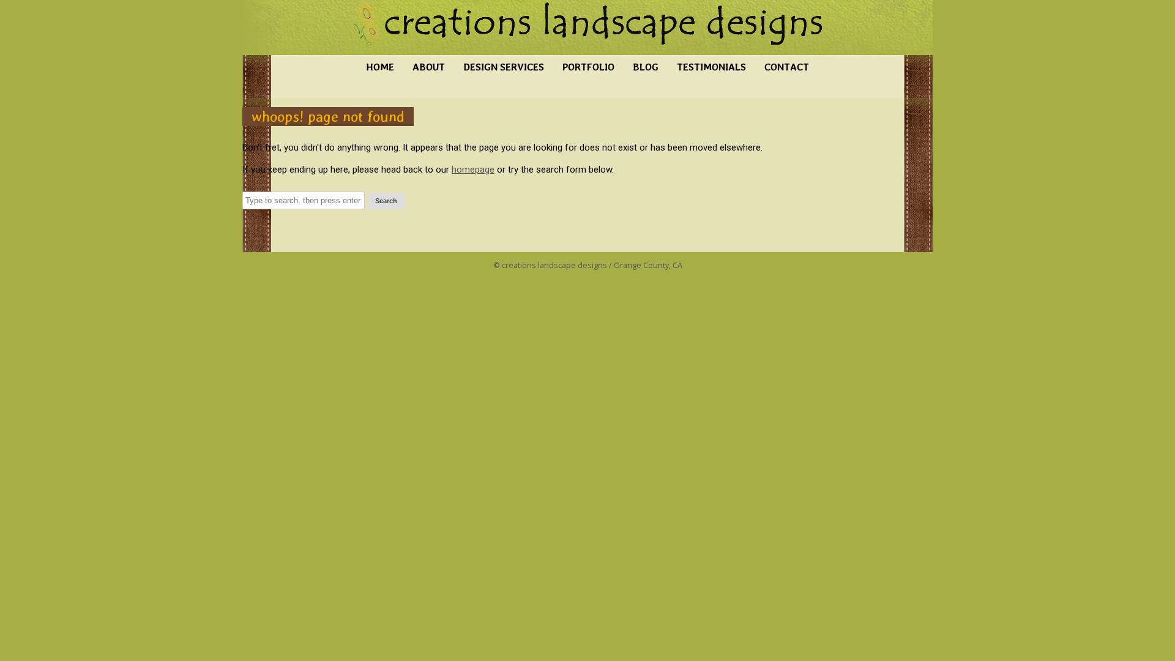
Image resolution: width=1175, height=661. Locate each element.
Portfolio (588, 67)
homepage (473, 169)
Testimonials (711, 67)
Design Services (503, 67)
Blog (645, 67)
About (428, 67)
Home (380, 67)
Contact (786, 67)
